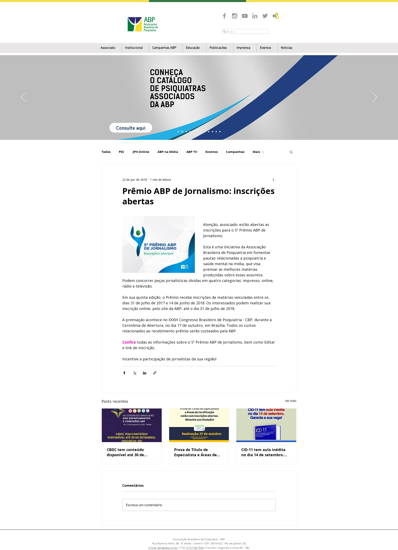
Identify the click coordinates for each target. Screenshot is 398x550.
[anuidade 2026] (205, 131)
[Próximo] (375, 97)
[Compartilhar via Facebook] (124, 373)
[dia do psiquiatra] (178, 131)
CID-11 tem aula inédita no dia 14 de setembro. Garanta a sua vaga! (263, 452)
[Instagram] (234, 16)
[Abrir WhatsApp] (387, 539)
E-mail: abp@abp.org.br (163, 548)
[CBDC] (193, 131)
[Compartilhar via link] (155, 373)
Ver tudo (290, 401)
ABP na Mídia (168, 152)
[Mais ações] (273, 179)
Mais (256, 152)
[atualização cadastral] (208, 131)
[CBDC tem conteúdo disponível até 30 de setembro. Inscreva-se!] (132, 425)
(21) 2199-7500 (195, 548)
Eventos (211, 152)
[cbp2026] (216, 131)
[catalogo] (182, 132)
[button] (135, 48)
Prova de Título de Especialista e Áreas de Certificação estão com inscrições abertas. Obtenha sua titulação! (195, 452)
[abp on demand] (201, 131)
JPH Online (141, 152)
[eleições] (220, 131)
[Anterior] (23, 97)
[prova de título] (190, 131)
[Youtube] (244, 16)
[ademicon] (197, 131)
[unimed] (212, 131)
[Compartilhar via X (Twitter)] (134, 373)
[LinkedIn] (254, 16)
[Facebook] (224, 16)
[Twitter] (265, 16)
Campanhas (235, 152)
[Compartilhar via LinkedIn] (145, 373)
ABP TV (191, 152)
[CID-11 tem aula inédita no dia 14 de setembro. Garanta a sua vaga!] (266, 425)
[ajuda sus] (186, 131)
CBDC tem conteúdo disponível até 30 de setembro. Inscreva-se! (128, 452)
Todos (106, 152)
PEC (121, 152)
